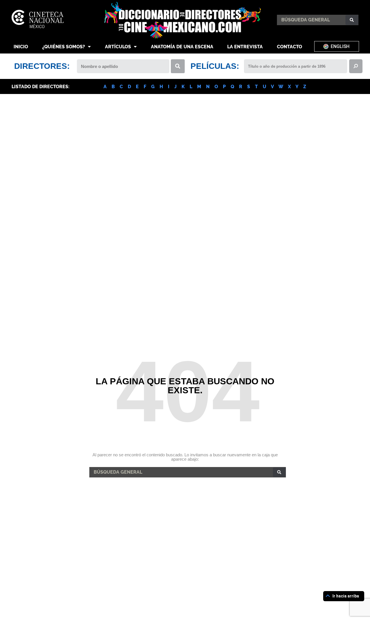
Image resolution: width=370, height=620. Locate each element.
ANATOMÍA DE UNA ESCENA (182, 46)
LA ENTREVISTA (245, 46)
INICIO (21, 46)
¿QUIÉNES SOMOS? (63, 46)
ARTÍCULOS (118, 46)
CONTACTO (289, 46)
